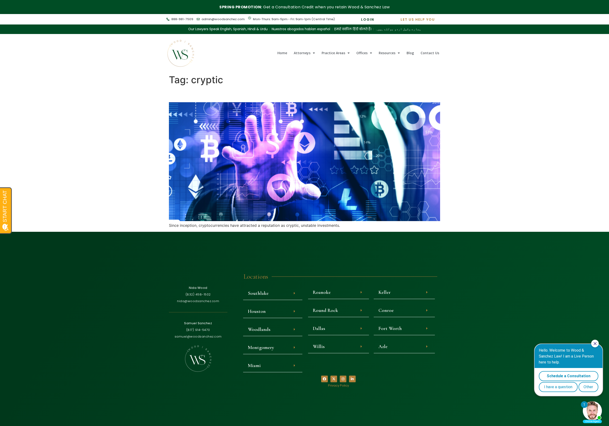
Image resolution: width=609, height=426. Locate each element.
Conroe (386, 310)
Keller (384, 292)
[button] (272, 293)
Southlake (258, 293)
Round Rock (325, 310)
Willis (319, 346)
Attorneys (302, 53)
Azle (383, 346)
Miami (254, 365)
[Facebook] (324, 379)
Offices (362, 53)
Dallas (319, 328)
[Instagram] (343, 379)
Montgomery (261, 347)
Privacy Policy (338, 385)
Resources (387, 53)
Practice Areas (333, 53)
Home (282, 53)
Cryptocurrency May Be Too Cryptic (234, 93)
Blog (410, 53)
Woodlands (259, 329)
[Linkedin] (352, 379)
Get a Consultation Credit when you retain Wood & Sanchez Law (304, 7)
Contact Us (430, 53)
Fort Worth (390, 328)
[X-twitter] (333, 379)
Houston (257, 311)
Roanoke (322, 292)
